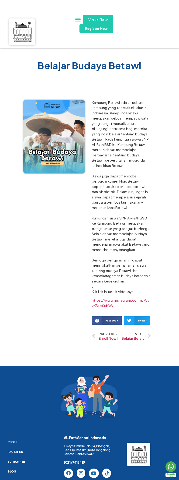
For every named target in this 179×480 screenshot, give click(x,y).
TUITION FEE (16, 461)
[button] (78, 19)
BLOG (12, 471)
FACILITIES (15, 452)
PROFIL (13, 442)
